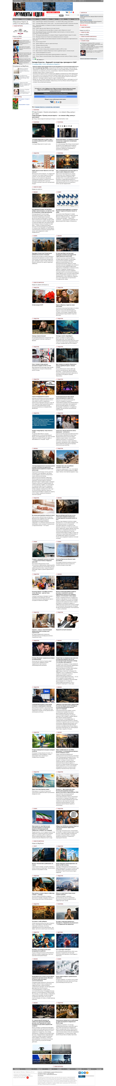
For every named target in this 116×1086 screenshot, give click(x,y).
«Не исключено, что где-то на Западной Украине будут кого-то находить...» (94, 51)
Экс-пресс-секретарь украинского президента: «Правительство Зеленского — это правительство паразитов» (67, 923)
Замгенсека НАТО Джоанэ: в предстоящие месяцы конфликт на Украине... (25, 84)
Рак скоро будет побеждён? (63, 949)
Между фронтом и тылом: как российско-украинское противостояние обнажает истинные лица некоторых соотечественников (43, 978)
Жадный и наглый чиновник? (64, 629)
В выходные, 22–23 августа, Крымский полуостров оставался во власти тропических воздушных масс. (43, 792)
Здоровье (60, 932)
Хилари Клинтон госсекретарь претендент (47, 107)
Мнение (74, 0)
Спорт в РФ (81, 0)
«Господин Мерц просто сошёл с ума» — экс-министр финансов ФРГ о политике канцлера (57, 23)
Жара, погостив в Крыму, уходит (40, 789)
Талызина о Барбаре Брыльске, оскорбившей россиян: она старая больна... (25, 91)
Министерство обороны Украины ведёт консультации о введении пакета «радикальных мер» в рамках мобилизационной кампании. (42, 663)
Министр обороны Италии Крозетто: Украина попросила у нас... (24, 70)
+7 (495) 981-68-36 (46, 1072)
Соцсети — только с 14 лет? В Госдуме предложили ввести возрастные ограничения (42, 631)
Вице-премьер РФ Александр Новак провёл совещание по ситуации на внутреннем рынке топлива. (42, 369)
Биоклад (68, 0)
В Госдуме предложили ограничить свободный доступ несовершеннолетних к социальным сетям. (42, 636)
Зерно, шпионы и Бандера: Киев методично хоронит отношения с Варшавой (91, 22)
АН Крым (62, 0)
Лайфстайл (61, 19)
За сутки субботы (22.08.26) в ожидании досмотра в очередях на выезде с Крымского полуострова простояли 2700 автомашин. (43, 898)
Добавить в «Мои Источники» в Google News (56, 96)
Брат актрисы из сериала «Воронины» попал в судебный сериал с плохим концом (55, 50)
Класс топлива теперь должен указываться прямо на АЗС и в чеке (51, 49)
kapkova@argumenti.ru (52, 1074)
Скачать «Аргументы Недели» (33, 0)
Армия (35, 541)
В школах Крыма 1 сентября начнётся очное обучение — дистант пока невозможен (42, 593)
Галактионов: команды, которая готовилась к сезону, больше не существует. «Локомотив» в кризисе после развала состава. (43, 868)
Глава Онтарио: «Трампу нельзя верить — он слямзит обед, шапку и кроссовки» (54, 21)
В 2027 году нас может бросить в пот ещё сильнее (47, 28)
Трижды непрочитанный (42, 45)
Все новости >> (40, 59)
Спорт (53, 19)
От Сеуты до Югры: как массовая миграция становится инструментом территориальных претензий (66, 255)
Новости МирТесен (38, 843)
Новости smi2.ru (37, 189)
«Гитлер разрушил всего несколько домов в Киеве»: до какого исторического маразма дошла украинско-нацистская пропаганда (43, 468)
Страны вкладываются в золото (43, 52)
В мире (40, 19)
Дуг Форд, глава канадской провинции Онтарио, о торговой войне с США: (50, 119)
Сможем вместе (47, 0)
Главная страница (18, 0)
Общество (33, 19)
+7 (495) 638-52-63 (50, 1073)
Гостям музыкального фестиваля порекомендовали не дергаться (51, 54)
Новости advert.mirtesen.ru (40, 285)
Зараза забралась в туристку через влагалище (47, 43)
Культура (76, 19)
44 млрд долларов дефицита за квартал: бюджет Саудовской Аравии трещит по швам (56, 35)
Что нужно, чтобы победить (39, 921)
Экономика (24, 19)
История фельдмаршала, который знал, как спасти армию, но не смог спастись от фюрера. (42, 339)
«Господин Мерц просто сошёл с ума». (41, 144)
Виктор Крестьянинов (86, 20)
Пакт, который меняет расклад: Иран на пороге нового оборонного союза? (53, 30)
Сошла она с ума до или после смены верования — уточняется (66, 431)
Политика (16, 19)
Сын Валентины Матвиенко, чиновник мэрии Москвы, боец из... (24, 77)
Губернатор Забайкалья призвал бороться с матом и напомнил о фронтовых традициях (67, 827)
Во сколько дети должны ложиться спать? (43, 515)
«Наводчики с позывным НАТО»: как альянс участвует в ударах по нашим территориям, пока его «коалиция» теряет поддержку (91, 48)
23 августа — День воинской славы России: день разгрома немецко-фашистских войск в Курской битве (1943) (67, 791)
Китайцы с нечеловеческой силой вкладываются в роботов (41, 950)
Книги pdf (55, 0)
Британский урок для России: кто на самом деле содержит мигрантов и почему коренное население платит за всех (66, 517)
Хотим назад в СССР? (41, 41)
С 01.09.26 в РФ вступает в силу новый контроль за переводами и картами (42, 705)
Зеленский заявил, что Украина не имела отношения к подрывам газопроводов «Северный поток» (67, 141)
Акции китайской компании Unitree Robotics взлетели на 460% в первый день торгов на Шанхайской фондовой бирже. (43, 954)
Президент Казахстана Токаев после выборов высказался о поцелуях (52, 36)
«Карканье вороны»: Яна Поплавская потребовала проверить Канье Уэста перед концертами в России (25, 61)
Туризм (69, 19)
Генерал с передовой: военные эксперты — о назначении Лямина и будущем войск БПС (43, 560)
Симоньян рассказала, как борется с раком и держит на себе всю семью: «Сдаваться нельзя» (25, 54)
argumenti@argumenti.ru (56, 1072)
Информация (93, 58)
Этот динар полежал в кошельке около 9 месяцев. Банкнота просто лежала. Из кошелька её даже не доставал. (66, 564)
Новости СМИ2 (17, 36)
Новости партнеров (85, 58)
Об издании (40, 1075)
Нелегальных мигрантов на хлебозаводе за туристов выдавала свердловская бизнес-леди (67, 1021)
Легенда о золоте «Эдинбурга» (43, 47)
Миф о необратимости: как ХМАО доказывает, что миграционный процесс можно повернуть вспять (67, 751)
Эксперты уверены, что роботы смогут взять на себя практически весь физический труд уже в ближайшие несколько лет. (67, 981)
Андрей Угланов (84, 15)
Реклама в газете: (42, 1073)
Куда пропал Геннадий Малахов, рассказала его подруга (25, 48)
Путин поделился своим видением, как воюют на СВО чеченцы (66, 864)
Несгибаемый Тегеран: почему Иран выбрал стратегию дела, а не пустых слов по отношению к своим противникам (43, 211)
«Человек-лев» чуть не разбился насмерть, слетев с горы (64, 466)
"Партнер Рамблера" (89, 1075)
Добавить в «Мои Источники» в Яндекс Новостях (56, 93)
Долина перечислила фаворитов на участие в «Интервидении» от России (24, 42)
